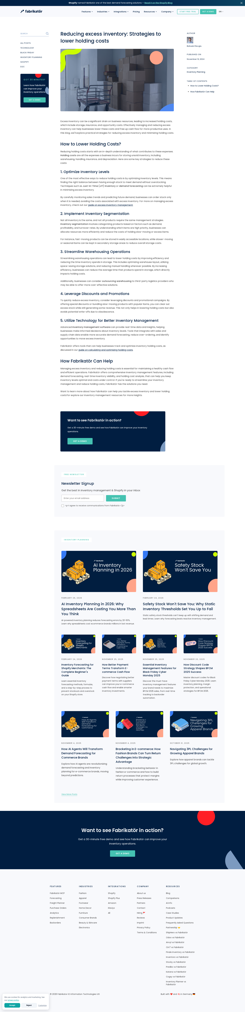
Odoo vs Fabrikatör (175, 937)
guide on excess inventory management (110, 205)
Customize (42, 1005)
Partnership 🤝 (173, 927)
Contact (141, 908)
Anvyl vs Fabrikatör (175, 942)
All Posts (25, 43)
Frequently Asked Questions (180, 922)
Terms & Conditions (147, 932)
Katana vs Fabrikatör (176, 972)
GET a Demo (80, 441)
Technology (27, 48)
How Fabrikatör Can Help (202, 91)
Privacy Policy (143, 927)
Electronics (84, 927)
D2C (22, 66)
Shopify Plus (114, 898)
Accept (12, 1005)
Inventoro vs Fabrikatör (177, 957)
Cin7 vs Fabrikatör (175, 947)
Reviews (141, 917)
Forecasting (56, 898)
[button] (87, 12)
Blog (168, 893)
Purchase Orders (58, 908)
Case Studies (172, 913)
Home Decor (85, 908)
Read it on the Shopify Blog (158, 2)
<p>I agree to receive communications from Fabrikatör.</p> (95, 505)
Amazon (112, 903)
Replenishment (57, 917)
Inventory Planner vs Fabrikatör (176, 983)
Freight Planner (57, 903)
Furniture (83, 913)
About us (141, 893)
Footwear (83, 903)
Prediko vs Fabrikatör (176, 967)
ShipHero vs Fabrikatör (177, 932)
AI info (169, 903)
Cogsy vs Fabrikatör (175, 976)
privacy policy (13, 1000)
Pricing (136, 11)
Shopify (24, 62)
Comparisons (172, 898)
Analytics (54, 913)
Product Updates (174, 917)
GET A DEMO (208, 11)
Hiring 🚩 (141, 913)
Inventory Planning (31, 57)
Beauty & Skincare (88, 922)
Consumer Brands (88, 917)
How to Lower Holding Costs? (204, 85)
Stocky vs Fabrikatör (176, 962)
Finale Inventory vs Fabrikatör (180, 952)
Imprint (140, 922)
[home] (31, 12)
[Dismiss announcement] (241, 3)
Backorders (55, 922)
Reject (29, 1005)
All (109, 913)
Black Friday (27, 52)
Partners (141, 903)
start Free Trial (188, 11)
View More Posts (69, 794)
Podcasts (170, 908)
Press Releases (144, 898)
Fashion (82, 893)
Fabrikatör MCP (57, 893)
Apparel (82, 898)
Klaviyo (111, 908)
